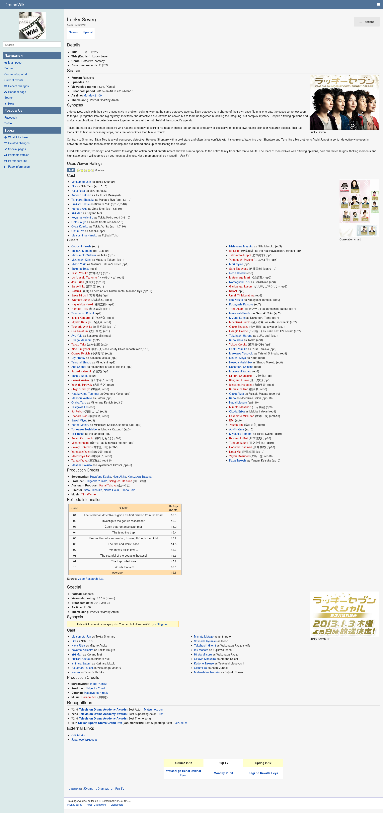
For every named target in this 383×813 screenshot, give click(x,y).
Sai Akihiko (78, 286)
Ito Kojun (234, 251)
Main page (15, 62)
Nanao (75, 672)
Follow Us (13, 110)
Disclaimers (117, 804)
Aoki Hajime (236, 429)
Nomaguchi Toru (239, 282)
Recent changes (18, 86)
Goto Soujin (78, 222)
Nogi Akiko (119, 476)
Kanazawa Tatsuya (140, 476)
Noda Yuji (235, 452)
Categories (75, 788)
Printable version (18, 155)
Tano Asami (236, 309)
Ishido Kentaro (80, 318)
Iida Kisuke (236, 300)
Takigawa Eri (79, 407)
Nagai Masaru (238, 402)
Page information (19, 166)
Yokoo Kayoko (238, 344)
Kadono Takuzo (81, 195)
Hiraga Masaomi (81, 340)
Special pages (17, 149)
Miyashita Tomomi (240, 434)
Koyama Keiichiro (82, 217)
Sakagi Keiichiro (81, 447)
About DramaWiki (96, 804)
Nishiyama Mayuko (241, 246)
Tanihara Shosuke (82, 200)
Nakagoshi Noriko (240, 313)
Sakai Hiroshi (79, 295)
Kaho (232, 398)
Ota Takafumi (79, 331)
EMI (231, 420)
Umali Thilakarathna (242, 295)
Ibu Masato (201, 650)
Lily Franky (78, 358)
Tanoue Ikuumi (238, 443)
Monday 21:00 (93, 95)
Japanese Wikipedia (84, 739)
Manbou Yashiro (81, 398)
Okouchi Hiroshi (81, 246)
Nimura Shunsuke (240, 376)
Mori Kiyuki (236, 264)
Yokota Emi (236, 425)
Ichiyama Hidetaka (241, 385)
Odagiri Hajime (238, 331)
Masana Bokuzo (81, 465)
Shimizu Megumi (81, 251)
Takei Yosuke (79, 273)
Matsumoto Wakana (84, 255)
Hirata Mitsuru (203, 654)
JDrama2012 (104, 788)
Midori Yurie (78, 264)
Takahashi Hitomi (205, 645)
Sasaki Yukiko (80, 380)
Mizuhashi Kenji (81, 260)
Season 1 (75, 32)
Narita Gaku (111, 490)
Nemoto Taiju (79, 309)
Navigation (14, 55)
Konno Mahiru (80, 425)
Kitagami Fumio (239, 380)
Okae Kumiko (79, 226)
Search (8, 97)
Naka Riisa (78, 191)
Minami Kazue (80, 443)
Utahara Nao (79, 416)
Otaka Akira (236, 394)
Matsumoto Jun (81, 182)
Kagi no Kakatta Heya (263, 773)
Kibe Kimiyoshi (80, 349)
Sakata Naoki (79, 376)
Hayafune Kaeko (100, 476)
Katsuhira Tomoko (82, 438)
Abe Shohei (78, 367)
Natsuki (76, 291)
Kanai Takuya (107, 485)
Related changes (19, 143)
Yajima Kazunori (239, 456)
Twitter (8, 123)
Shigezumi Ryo (80, 389)
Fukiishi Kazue (80, 204)
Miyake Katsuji (80, 322)
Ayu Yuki (76, 336)
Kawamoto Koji (238, 438)
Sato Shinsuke (93, 490)
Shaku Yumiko (238, 349)
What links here (18, 137)
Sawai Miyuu (79, 420)
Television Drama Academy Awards (103, 709)
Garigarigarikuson (240, 286)
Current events (13, 80)
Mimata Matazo (204, 636)
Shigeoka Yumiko (96, 481)
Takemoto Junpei (240, 255)
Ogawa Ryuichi (80, 353)
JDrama (88, 788)
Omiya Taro (78, 402)
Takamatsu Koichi (82, 313)
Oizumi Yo (77, 231)
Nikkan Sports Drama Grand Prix (100, 723)
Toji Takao (77, 434)
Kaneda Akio (79, 209)
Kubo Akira (236, 340)
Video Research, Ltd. (91, 579)
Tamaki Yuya (79, 460)
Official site (78, 735)
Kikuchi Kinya (237, 358)
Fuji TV (119, 788)
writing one (161, 624)
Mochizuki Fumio (240, 322)
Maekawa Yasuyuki (241, 353)
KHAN (233, 291)
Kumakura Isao (238, 389)
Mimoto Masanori (240, 407)
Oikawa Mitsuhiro (205, 659)
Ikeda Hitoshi (237, 273)
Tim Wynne (88, 494)
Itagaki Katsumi (81, 371)
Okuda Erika (237, 411)
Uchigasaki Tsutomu (84, 277)
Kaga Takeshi (237, 460)
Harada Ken (89, 697)
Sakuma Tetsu (80, 269)
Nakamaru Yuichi (82, 668)
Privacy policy (74, 804)
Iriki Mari (76, 213)
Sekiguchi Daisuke (120, 481)
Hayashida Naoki (82, 304)
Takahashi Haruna (240, 336)
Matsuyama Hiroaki (96, 693)
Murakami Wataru (240, 371)
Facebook (10, 117)
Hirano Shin (127, 490)
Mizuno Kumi (237, 318)
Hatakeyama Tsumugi (85, 394)
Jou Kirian (77, 282)
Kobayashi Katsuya (241, 304)
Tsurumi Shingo (81, 362)
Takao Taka (78, 344)
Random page (17, 92)
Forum (8, 68)
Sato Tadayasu (238, 269)
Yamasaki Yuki (80, 452)
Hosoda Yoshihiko (240, 362)
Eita (73, 186)
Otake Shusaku (239, 327)
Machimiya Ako (81, 456)
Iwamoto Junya (81, 300)
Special (88, 32)
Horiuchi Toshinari (240, 447)
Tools (10, 130)
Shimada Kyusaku (205, 641)
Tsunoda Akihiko (81, 327)
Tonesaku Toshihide (84, 429)
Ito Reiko (77, 411)
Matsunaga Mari (239, 277)
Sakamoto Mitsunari (241, 416)
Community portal (15, 74)
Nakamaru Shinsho (241, 367)
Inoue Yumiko (98, 684)
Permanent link (17, 161)
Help (11, 103)
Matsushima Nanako (84, 235)
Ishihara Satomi (81, 663)
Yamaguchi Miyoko (241, 260)
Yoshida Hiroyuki (81, 385)
